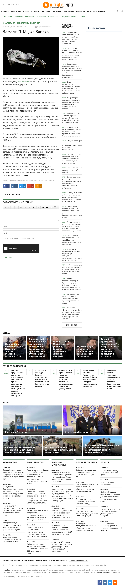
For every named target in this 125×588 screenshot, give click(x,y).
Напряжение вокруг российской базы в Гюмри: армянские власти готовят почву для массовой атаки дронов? (37, 532)
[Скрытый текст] (43, 207)
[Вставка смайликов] (34, 207)
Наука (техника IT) (69, 16)
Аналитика (16, 11)
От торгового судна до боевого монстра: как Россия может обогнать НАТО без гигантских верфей (42, 378)
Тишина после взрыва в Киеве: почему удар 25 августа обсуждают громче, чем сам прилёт (71, 239)
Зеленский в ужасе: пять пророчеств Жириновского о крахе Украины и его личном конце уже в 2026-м (37, 515)
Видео (6, 332)
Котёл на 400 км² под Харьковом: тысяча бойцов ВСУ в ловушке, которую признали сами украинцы (90, 378)
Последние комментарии (35, 560)
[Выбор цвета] (38, 207)
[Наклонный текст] (8, 207)
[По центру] (25, 207)
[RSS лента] (115, 582)
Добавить (9, 258)
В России (35, 11)
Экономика (69, 11)
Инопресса (41, 16)
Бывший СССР (53, 16)
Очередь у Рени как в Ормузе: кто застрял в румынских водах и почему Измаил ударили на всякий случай (72, 197)
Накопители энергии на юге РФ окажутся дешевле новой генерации (87, 513)
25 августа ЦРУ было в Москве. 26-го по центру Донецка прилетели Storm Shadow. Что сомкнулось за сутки (72, 131)
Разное (82, 16)
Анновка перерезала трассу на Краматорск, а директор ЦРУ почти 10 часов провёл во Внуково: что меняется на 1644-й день (71, 284)
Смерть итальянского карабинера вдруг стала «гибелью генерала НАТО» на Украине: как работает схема (71, 87)
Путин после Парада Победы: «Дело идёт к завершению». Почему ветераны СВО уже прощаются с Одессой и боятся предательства (37, 497)
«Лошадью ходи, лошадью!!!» (107, 483)
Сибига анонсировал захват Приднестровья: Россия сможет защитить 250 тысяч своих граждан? (37, 548)
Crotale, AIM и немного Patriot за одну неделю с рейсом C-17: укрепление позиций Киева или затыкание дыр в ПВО (72, 211)
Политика (57, 11)
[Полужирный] (5, 207)
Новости (5, 11)
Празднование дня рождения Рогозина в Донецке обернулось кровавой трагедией (12, 526)
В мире (26, 11)
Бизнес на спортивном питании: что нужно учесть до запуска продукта (110, 512)
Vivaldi (19, 27)
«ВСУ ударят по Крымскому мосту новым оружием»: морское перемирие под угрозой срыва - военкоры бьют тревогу (13, 492)
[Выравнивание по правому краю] (29, 207)
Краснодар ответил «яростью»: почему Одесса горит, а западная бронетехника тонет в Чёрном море (114, 379)
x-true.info (6, 570)
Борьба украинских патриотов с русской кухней (72, 170)
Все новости (72, 325)
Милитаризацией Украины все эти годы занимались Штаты (12, 539)
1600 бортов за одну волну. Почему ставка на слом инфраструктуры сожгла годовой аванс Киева (72, 269)
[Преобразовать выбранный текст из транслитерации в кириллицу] (51, 207)
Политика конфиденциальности (108, 572)
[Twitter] (110, 582)
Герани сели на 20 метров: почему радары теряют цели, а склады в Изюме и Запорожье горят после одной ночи (71, 226)
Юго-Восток (7, 16)
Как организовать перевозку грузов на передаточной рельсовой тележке (111, 526)
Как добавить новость (13, 560)
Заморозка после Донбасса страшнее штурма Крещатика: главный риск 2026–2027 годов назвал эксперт (71, 117)
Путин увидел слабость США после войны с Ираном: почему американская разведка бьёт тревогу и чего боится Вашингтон (72, 53)
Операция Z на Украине (24, 16)
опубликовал (23, 81)
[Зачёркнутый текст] (16, 207)
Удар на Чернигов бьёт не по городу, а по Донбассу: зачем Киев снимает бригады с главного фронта (71, 158)
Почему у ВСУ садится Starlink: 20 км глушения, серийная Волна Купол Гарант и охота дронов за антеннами (70, 38)
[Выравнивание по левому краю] (21, 207)
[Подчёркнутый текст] (12, 207)
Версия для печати (44, 27)
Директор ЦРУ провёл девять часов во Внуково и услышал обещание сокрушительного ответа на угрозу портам (72, 254)
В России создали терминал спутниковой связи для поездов (85, 501)
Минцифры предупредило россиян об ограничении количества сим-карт (86, 526)
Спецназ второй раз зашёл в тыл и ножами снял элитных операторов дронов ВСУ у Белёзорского (72, 145)
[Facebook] (100, 582)
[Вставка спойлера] (55, 207)
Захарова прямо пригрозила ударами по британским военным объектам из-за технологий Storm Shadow (71, 103)
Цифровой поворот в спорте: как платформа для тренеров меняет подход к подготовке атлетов (110, 496)
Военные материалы (96, 11)
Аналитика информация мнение (21, 23)
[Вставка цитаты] (47, 207)
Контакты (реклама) (58, 560)
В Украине (46, 11)
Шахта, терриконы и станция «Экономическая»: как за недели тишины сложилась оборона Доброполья (71, 182)
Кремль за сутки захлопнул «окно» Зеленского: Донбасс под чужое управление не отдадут (71, 298)
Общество (80, 11)
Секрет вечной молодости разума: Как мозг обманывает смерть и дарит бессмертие (87, 487)
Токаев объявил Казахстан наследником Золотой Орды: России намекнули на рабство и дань (13, 510)
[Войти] (122, 11)
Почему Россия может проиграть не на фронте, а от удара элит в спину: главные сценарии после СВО (13, 474)
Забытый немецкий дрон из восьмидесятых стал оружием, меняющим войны (86, 473)
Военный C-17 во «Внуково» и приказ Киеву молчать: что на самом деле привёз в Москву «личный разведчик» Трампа (72, 313)
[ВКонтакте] (105, 582)
